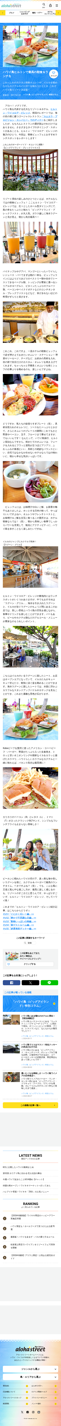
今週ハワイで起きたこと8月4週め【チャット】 (24, 1179)
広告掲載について (9, 1392)
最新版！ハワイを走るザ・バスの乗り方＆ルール (32, 1237)
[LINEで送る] (49, 982)
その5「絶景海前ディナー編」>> (19, 928)
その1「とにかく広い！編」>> (18, 914)
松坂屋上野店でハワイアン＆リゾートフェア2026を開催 (33, 1246)
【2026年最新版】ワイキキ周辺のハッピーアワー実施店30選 (33, 1217)
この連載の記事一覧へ (30, 1105)
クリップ (54, 76)
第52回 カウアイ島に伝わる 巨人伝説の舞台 (22, 1173)
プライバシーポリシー (39, 1398)
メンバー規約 (36, 1404)
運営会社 (6, 1386)
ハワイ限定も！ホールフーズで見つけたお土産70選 (33, 1227)
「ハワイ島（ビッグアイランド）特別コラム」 (30, 1003)
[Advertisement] (17, 1320)
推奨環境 (6, 1404)
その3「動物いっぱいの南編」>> (19, 921)
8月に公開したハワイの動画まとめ (18, 1167)
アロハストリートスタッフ (12, 1398)
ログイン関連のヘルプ (39, 1392)
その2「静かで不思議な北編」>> (19, 917)
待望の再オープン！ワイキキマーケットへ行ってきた (27, 1185)
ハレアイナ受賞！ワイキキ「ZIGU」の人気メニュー (26, 1192)
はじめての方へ (36, 1386)
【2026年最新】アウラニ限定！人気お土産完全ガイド (33, 1257)
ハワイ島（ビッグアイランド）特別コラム (40, 95)
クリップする (30, 964)
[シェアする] (11, 982)
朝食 (30, 943)
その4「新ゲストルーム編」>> (18, 925)
